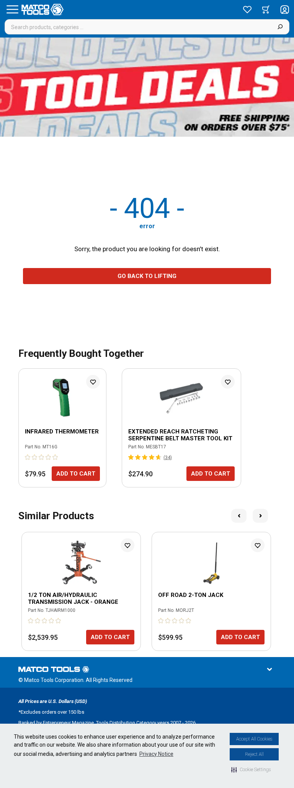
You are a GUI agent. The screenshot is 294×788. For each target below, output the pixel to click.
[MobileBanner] (147, 87)
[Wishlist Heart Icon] (93, 382)
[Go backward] (239, 516)
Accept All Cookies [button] (254, 739)
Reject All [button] (254, 754)
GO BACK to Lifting (147, 276)
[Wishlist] (247, 9)
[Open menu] (12, 9)
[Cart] (266, 9)
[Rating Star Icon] (28, 457)
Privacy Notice (156, 754)
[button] (251, 769)
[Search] (280, 27)
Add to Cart (75, 473)
